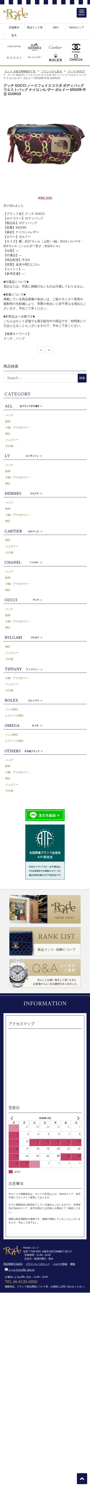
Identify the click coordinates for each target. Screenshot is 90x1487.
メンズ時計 (11, 709)
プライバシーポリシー (38, 1264)
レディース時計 (14, 715)
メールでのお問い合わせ (21, 1270)
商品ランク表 (35, 27)
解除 (72, 1264)
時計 (7, 433)
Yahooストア (76, 27)
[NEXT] (77, 1118)
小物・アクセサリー (17, 427)
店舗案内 (14, 27)
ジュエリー (11, 439)
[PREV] (13, 1118)
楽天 (14, 35)
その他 (9, 446)
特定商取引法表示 (13, 1264)
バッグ (9, 415)
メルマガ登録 (60, 1264)
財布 (7, 421)
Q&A (55, 27)
